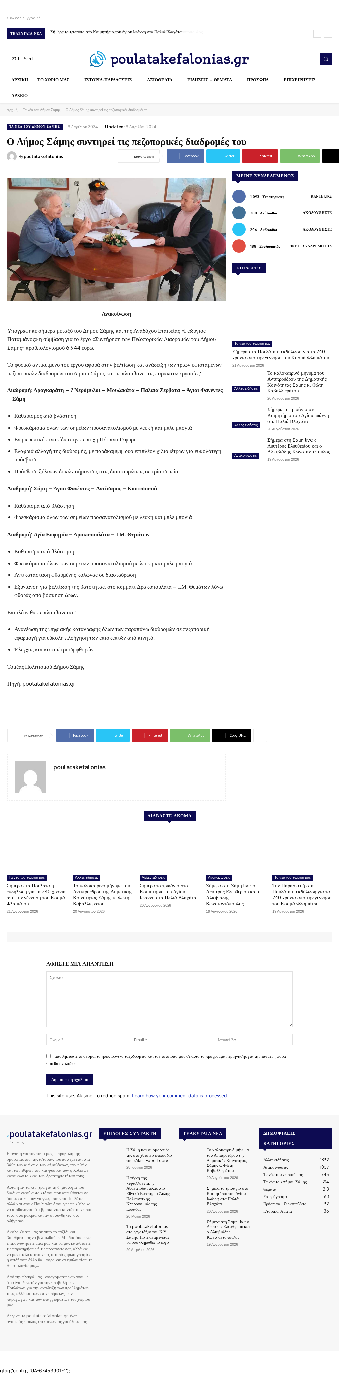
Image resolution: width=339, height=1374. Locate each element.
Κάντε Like (321, 196)
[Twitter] (299, 59)
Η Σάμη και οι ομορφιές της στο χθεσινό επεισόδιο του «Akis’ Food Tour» (149, 1155)
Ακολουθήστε (317, 212)
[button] (326, 59)
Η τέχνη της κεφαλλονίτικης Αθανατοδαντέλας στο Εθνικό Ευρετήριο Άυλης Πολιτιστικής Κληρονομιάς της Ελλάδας (148, 1193)
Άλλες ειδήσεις (246, 388)
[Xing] (55, 778)
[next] (328, 34)
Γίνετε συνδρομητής (310, 246)
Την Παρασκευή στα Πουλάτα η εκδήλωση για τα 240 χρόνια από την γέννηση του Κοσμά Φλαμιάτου (302, 894)
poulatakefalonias (43, 156)
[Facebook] (280, 59)
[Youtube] (308, 59)
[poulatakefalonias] (13, 156)
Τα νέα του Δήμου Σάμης (41, 109)
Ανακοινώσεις (245, 455)
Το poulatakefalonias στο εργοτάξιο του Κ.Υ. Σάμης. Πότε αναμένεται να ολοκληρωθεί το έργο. (148, 1234)
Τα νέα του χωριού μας (252, 343)
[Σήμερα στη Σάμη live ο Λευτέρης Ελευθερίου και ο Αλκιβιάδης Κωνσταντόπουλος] (247, 449)
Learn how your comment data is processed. (180, 1095)
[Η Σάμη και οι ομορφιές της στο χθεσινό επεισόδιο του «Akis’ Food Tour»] (110, 1156)
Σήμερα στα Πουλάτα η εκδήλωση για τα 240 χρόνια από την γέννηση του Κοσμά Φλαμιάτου (280, 354)
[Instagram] (290, 59)
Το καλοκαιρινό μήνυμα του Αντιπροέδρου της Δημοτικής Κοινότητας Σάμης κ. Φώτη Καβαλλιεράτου (297, 382)
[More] (260, 735)
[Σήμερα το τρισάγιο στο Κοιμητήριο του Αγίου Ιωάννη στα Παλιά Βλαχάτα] (247, 418)
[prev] (317, 34)
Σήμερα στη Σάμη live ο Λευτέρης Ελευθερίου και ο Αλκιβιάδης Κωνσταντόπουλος (123, 31)
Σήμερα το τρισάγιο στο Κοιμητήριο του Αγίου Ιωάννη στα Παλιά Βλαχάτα (298, 415)
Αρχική (12, 109)
